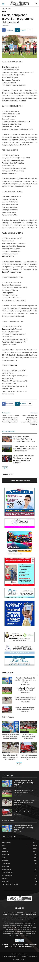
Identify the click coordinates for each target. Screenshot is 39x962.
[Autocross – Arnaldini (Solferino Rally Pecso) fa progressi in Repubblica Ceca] (7, 439)
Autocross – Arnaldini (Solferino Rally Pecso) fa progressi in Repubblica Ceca (24, 439)
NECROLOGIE (18, 944)
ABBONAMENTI (31, 944)
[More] (30, 30)
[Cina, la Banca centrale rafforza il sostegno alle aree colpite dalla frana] (7, 700)
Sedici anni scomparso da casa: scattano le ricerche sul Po (29, 757)
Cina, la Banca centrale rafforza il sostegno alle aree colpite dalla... (10, 757)
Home (4, 8)
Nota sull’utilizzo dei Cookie (10, 956)
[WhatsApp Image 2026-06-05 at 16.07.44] (19, 554)
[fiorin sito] (19, 665)
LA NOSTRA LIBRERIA (26, 946)
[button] (3, 3)
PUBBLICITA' (11, 946)
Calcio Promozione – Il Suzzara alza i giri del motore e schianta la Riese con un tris (25, 448)
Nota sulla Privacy (15, 954)
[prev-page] (3, 467)
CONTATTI (6, 944)
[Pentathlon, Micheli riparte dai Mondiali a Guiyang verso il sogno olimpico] (7, 680)
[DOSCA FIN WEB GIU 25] (19, 515)
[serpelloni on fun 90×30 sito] (19, 641)
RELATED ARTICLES (8, 431)
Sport (8, 8)
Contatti (24, 954)
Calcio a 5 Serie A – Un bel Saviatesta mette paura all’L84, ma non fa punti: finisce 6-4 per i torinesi (10, 419)
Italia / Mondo (6, 732)
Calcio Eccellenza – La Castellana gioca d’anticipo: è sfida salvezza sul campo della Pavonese (28, 420)
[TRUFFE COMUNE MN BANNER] (19, 585)
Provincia (23, 752)
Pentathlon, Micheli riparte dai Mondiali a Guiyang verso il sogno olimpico (25, 680)
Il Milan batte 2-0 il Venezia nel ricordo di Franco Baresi (28, 736)
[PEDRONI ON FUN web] (19, 598)
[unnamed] (19, 653)
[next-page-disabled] (6, 467)
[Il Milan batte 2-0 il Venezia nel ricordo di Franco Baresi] (7, 690)
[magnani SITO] (19, 527)
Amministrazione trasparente (28, 956)
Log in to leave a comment (19, 480)
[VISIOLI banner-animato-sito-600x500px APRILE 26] (19, 625)
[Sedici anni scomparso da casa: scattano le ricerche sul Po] (7, 709)
